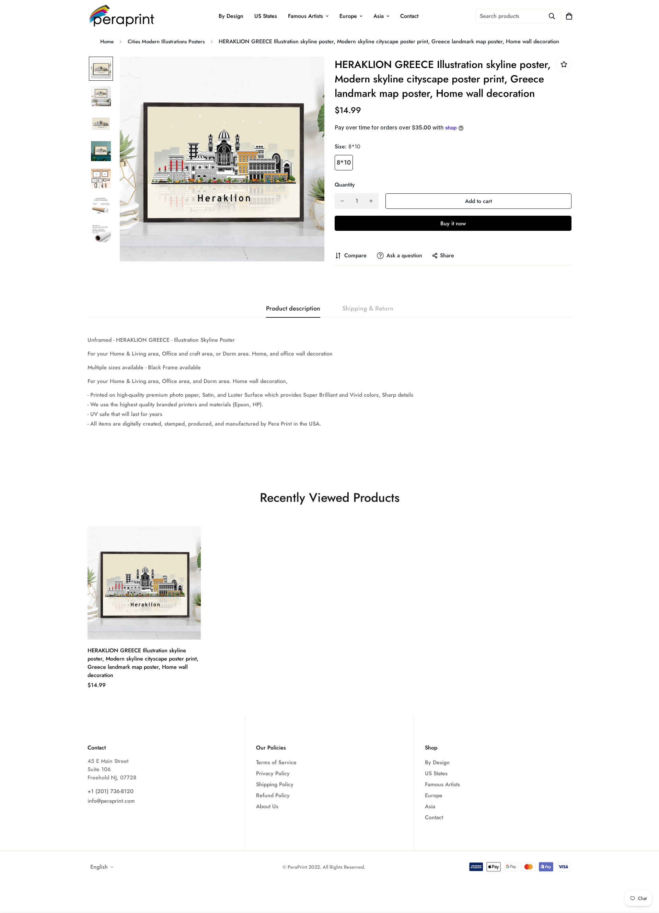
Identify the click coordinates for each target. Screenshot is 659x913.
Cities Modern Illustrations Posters (166, 41)
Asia (378, 16)
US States (265, 16)
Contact (409, 16)
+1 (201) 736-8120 (111, 791)
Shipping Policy (274, 784)
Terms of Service (276, 762)
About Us (267, 806)
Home (107, 41)
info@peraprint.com (111, 801)
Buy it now (453, 223)
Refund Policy (273, 795)
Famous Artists (305, 16)
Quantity (345, 185)
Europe (348, 16)
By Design (231, 16)
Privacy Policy (273, 773)
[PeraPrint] (122, 16)
